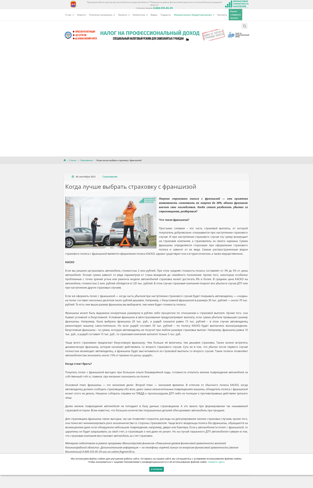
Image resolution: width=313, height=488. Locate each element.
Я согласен (156, 469)
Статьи (72, 160)
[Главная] (65, 160)
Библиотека (139, 14)
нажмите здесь (216, 461)
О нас (68, 14)
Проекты (123, 14)
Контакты (222, 14)
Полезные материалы (101, 14)
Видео (154, 14)
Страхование (86, 160)
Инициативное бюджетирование (193, 14)
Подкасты (166, 14)
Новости (81, 14)
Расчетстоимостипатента (235, 14)
